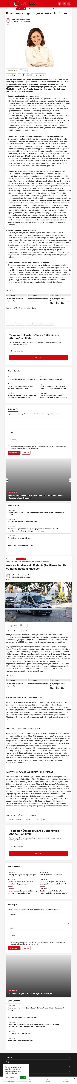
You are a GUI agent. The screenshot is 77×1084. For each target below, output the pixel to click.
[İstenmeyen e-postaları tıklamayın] (38, 544)
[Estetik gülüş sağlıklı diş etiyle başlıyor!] (16, 299)
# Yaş (44, 819)
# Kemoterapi (48, 324)
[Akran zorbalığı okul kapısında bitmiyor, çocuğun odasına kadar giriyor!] (22, 395)
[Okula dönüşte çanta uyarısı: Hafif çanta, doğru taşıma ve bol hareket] (54, 385)
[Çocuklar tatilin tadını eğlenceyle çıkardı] (38, 520)
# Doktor (20, 324)
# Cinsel (10, 324)
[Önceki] (7, 480)
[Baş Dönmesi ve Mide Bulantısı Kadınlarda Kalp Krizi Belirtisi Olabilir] (54, 395)
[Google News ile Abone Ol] (12, 70)
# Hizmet (36, 819)
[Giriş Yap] (64, 4)
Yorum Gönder (14, 452)
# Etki (29, 324)
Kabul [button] (23, 1077)
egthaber (14, 19)
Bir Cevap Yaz (13, 409)
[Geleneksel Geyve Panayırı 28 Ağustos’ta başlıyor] (38, 976)
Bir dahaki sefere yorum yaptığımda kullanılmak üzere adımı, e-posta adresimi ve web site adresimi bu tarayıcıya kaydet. (39, 447)
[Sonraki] (70, 480)
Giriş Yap (26, 452)
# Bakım (10, 819)
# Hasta (37, 324)
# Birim (18, 819)
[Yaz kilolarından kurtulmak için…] (38, 299)
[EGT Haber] (25, 3)
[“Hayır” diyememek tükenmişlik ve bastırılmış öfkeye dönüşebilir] (60, 299)
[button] (60, 4)
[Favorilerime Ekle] (19, 75)
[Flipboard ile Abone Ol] (24, 70)
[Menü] (8, 4)
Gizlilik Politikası (9, 1077)
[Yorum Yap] (23, 75)
